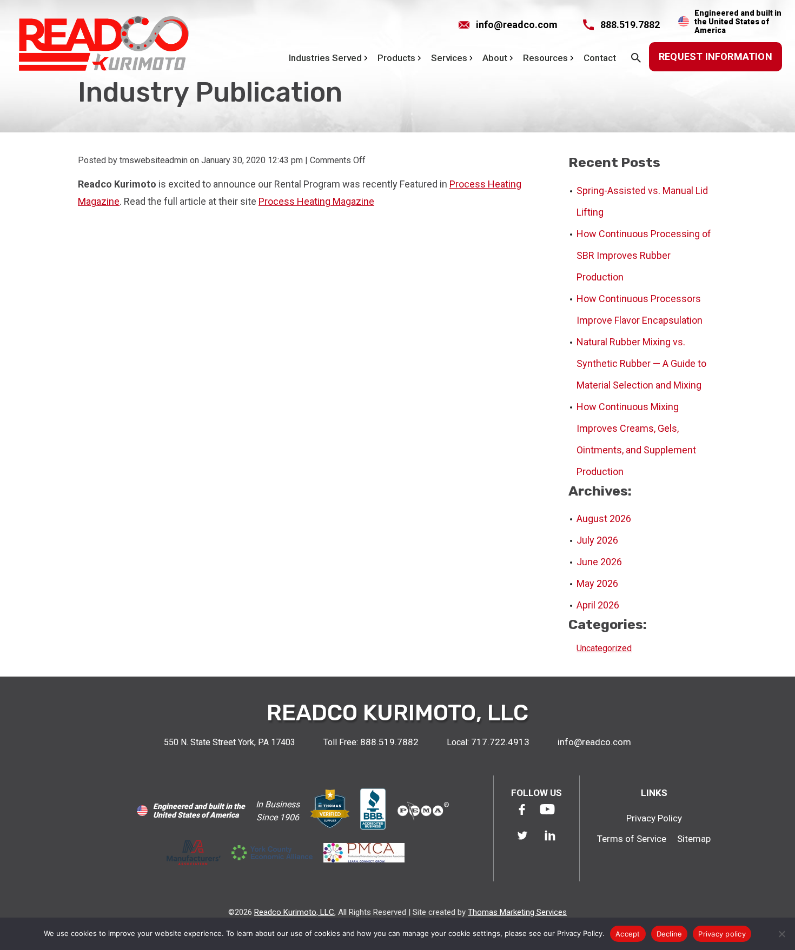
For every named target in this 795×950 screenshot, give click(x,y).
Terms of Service (631, 838)
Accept (627, 933)
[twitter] (522, 835)
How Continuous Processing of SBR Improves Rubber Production (644, 255)
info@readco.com (594, 742)
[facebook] (521, 809)
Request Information (715, 56)
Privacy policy (722, 933)
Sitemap (694, 838)
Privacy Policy (654, 818)
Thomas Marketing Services (517, 912)
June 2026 (599, 561)
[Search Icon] (638, 57)
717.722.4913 (500, 742)
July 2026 (597, 540)
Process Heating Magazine (316, 201)
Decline (670, 933)
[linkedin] (550, 835)
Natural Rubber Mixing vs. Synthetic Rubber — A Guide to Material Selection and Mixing (641, 363)
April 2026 (598, 605)
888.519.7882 (389, 742)
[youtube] (547, 809)
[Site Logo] (103, 45)
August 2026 (604, 518)
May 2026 (597, 583)
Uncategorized (604, 648)
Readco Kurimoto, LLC (294, 912)
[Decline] (781, 933)
